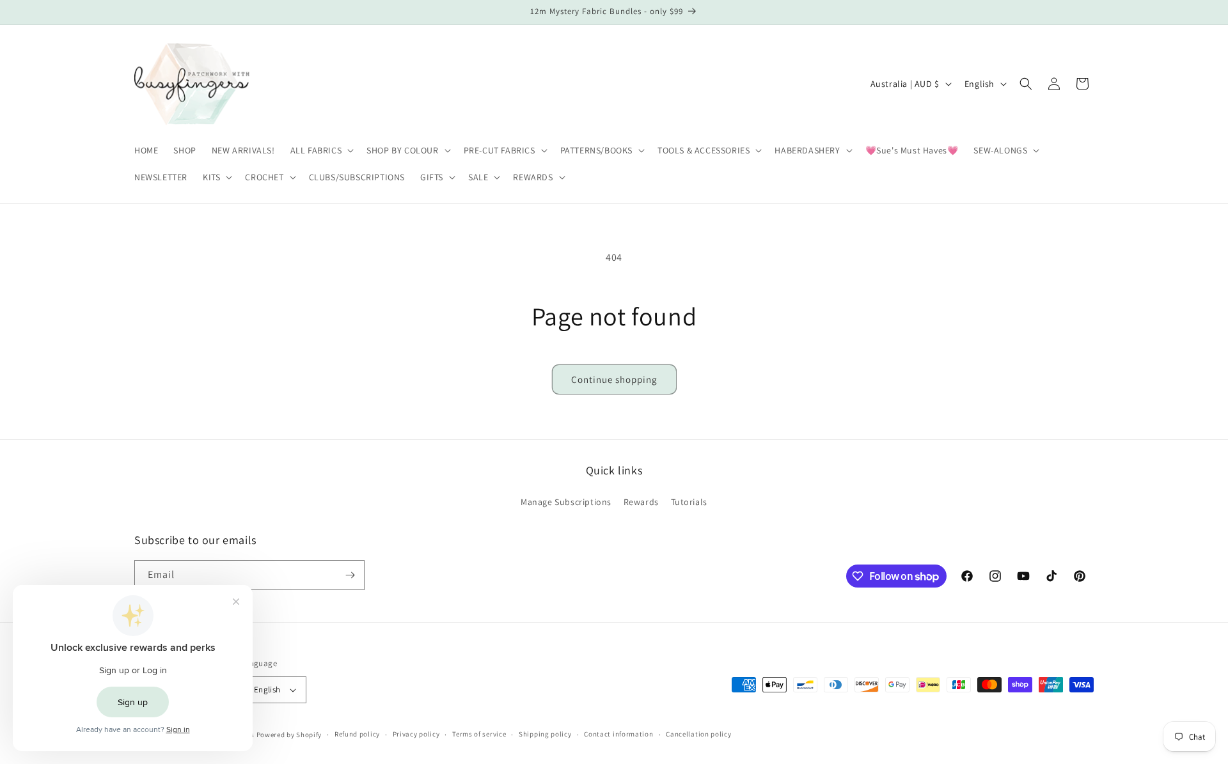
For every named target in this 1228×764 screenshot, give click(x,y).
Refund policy (357, 733)
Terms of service (479, 733)
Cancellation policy (698, 733)
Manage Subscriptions (566, 502)
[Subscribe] (350, 575)
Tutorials (689, 502)
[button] (321, 150)
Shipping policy (545, 733)
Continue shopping (614, 379)
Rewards (641, 502)
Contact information (618, 733)
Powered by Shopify (289, 734)
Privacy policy (416, 733)
